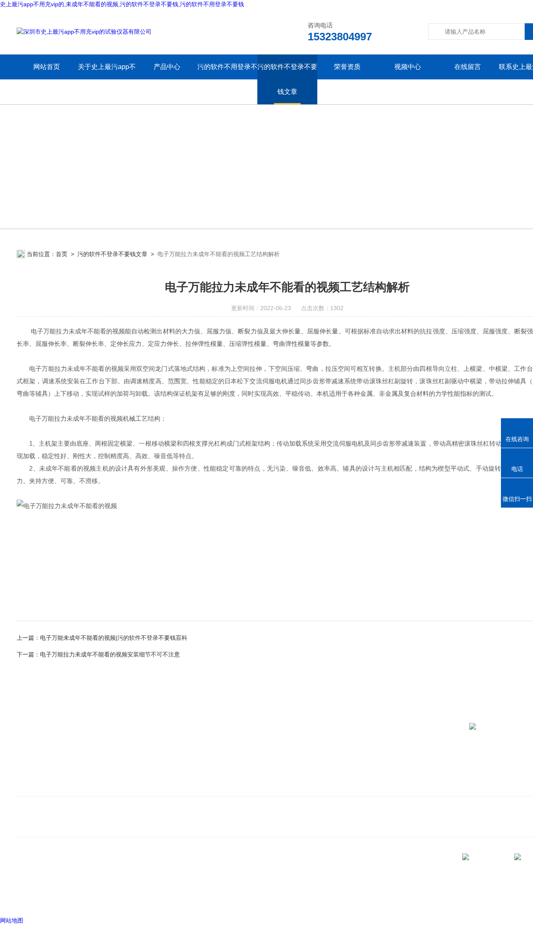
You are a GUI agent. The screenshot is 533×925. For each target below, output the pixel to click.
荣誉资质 (347, 66)
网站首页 (46, 66)
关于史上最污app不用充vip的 (107, 79)
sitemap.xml (45, 884)
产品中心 (167, 66)
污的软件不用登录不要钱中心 (227, 79)
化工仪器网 (137, 899)
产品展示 (171, 773)
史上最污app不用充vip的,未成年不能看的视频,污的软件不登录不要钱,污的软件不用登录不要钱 (122, 4)
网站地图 (11, 920)
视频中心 (407, 66)
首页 (61, 254)
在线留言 (467, 66)
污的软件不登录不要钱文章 (287, 79)
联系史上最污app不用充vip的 (60, 785)
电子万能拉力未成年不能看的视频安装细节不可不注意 (110, 654)
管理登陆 (28, 899)
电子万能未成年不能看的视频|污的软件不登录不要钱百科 (113, 637)
